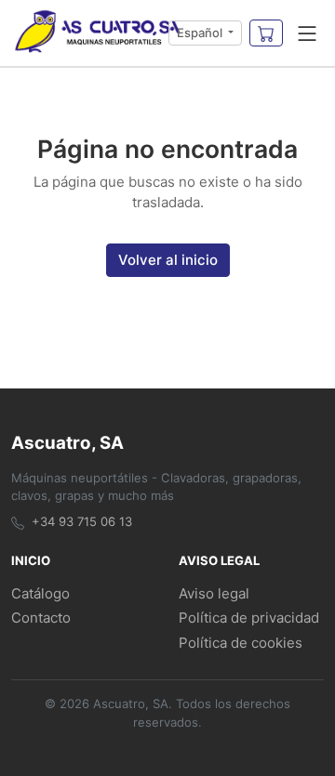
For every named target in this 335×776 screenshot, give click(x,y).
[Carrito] (266, 33)
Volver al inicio (168, 260)
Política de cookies (240, 642)
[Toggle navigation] (307, 33)
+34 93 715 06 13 (82, 521)
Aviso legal (214, 593)
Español (201, 32)
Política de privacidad (249, 617)
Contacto (41, 617)
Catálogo (40, 593)
